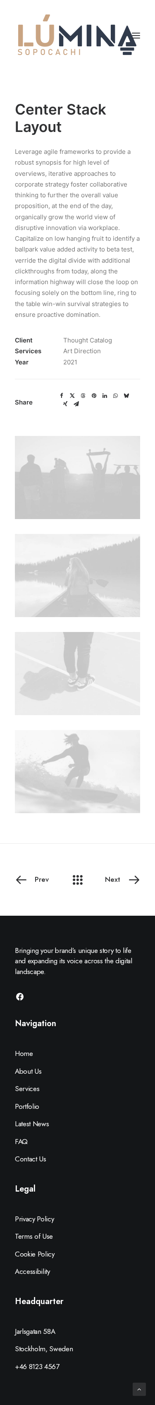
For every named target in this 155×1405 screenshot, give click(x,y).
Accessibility (32, 1271)
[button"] (20, 999)
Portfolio (27, 1106)
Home (24, 1053)
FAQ (21, 1141)
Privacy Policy (34, 1219)
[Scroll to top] (139, 1389)
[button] (62, 396)
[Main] (78, 880)
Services (27, 1089)
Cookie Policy (35, 1254)
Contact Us (30, 1159)
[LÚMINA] (77, 35)
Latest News (32, 1124)
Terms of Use (34, 1236)
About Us (28, 1071)
